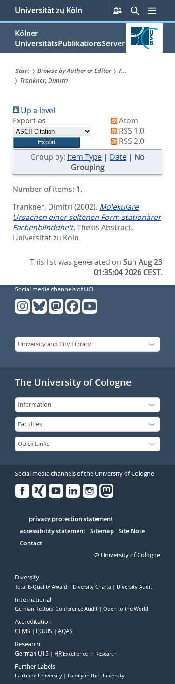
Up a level (37, 110)
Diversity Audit (134, 587)
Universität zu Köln (48, 10)
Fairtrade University (39, 675)
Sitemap (102, 531)
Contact (31, 543)
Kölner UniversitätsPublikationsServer (70, 38)
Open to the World (125, 609)
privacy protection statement (71, 519)
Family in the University (96, 675)
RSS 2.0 (130, 141)
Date (118, 157)
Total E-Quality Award (42, 587)
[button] (46, 142)
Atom (127, 120)
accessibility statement (52, 531)
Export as (29, 120)
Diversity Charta (92, 587)
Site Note (132, 531)
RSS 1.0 (130, 131)
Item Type (84, 157)
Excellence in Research (85, 653)
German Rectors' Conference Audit (57, 609)
